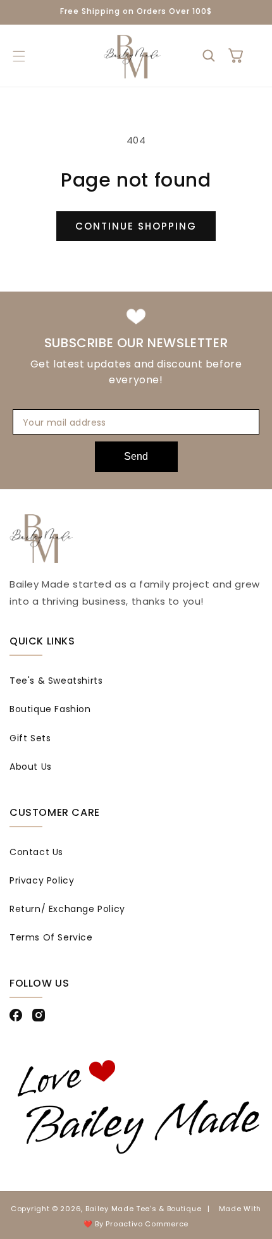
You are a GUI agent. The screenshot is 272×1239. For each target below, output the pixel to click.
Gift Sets (30, 738)
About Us (30, 766)
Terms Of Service (51, 937)
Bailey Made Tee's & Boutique (143, 1209)
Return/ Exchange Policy (67, 909)
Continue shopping (136, 226)
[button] (18, 56)
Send (136, 456)
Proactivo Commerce (147, 1224)
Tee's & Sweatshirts (55, 680)
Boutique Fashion (50, 709)
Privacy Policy (41, 880)
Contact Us (36, 852)
